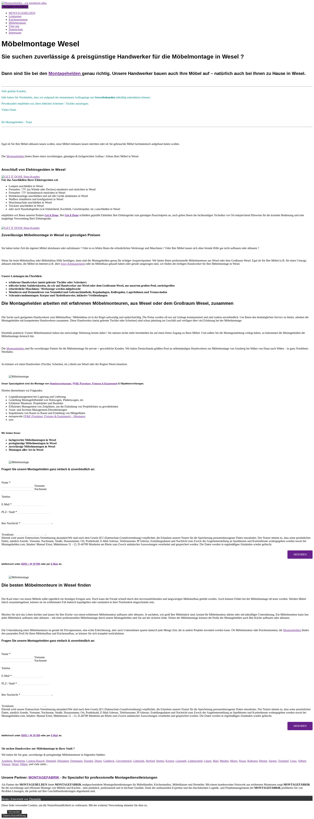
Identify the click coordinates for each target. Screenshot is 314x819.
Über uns (14, 26)
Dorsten (88, 760)
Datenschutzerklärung (14, 815)
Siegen (273, 760)
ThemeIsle (35, 799)
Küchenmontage (18, 19)
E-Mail (6, 504)
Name (6, 482)
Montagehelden (65, 73)
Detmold (51, 760)
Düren (98, 760)
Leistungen (15, 16)
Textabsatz (7, 534)
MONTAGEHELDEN (22, 13)
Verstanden (14, 811)
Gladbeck (108, 760)
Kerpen (170, 760)
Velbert (302, 760)
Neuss (242, 760)
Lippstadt (181, 760)
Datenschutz (16, 29)
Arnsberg (6, 760)
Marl (215, 760)
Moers (233, 760)
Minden (224, 760)
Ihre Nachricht (10, 523)
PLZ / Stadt (9, 512)
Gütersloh (138, 760)
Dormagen (76, 760)
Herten (160, 760)
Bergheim (19, 760)
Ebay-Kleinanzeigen (72, 263)
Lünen (207, 760)
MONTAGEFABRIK (44, 777)
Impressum (15, 32)
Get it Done (52, 215)
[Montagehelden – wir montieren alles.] (24, 3)
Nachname (40, 489)
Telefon (5, 496)
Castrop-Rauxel (35, 760)
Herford (150, 760)
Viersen (5, 764)
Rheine (263, 760)
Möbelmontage (17, 22)
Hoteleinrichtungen (60, 383)
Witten (23, 764)
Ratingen (252, 760)
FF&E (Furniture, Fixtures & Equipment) (95, 383)
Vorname (39, 485)
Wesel (15, 764)
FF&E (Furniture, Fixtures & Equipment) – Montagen (54, 416)
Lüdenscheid (195, 760)
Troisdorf (283, 760)
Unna (293, 760)
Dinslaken (63, 760)
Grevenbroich (124, 760)
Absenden (300, 554)
